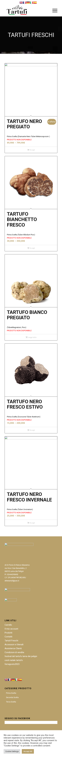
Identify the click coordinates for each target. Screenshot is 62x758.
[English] (21, 2)
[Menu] (53, 10)
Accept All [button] (28, 751)
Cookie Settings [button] (12, 751)
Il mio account (11, 628)
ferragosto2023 (12, 664)
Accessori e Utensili (14, 644)
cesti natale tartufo (14, 660)
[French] (24, 2)
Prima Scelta (11, 693)
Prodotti (8, 632)
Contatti (8, 636)
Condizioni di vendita (14, 652)
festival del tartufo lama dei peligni (21, 656)
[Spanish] (35, 2)
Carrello (8, 625)
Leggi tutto (32, 337)
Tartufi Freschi (11, 640)
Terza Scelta (11, 702)
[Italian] (31, 2)
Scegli (32, 150)
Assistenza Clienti (13, 648)
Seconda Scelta (12, 697)
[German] (28, 2)
